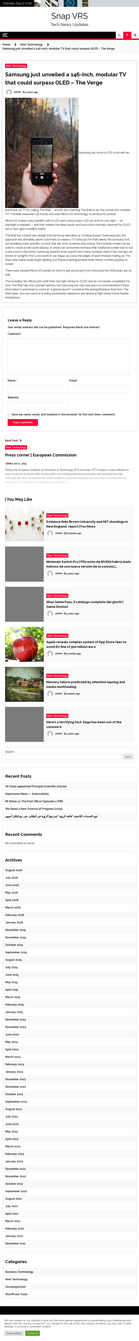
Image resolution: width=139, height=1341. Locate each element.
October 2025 (14, 944)
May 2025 (11, 982)
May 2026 (11, 892)
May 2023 (11, 1131)
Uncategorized (15, 1286)
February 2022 (14, 1228)
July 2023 (11, 1116)
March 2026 (13, 907)
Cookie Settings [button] (14, 1333)
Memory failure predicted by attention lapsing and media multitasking (85, 684)
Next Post (11, 440)
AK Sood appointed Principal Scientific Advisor (36, 786)
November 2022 (15, 1176)
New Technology (16, 65)
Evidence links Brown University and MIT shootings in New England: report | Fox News (87, 524)
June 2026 (12, 885)
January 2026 (14, 922)
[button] (119, 35)
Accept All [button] (32, 1333)
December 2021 (15, 1243)
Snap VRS (69, 16)
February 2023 (14, 1154)
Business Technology (19, 1271)
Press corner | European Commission (40, 455)
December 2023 (15, 1079)
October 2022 (14, 1183)
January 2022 (14, 1236)
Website (13, 397)
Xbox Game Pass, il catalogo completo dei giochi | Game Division (84, 604)
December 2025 (15, 930)
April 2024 (11, 1049)
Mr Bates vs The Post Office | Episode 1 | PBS (34, 801)
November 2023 (15, 1086)
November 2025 (15, 937)
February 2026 (14, 915)
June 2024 (12, 1034)
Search (9, 751)
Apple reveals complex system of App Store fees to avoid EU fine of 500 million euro (86, 644)
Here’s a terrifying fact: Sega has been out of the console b (84, 724)
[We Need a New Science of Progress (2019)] (64, 4)
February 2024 (14, 1064)
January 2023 (14, 1161)
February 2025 (14, 1004)
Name (12, 380)
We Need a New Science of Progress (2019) (33, 808)
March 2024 (13, 1056)
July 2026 (11, 877)
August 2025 (13, 959)
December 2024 (15, 1019)
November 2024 (15, 1027)
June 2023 (12, 1124)
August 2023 (13, 1109)
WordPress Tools (16, 1294)
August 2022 (13, 1198)
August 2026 (13, 870)
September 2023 (16, 1101)
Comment (15, 333)
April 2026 (11, 900)
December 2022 (15, 1168)
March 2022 (12, 1221)
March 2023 (12, 1146)
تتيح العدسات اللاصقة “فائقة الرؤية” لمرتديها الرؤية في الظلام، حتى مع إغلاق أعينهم (51, 816)
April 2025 (11, 989)
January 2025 (14, 1012)
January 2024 (14, 1071)
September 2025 (16, 952)
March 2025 (12, 997)
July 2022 (11, 1206)
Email (74, 380)
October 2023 (14, 1094)
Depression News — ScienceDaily (27, 793)
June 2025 (11, 974)
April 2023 (11, 1139)
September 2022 (16, 1191)
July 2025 (11, 967)
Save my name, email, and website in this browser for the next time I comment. (64, 414)
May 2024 (11, 1042)
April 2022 (11, 1213)
